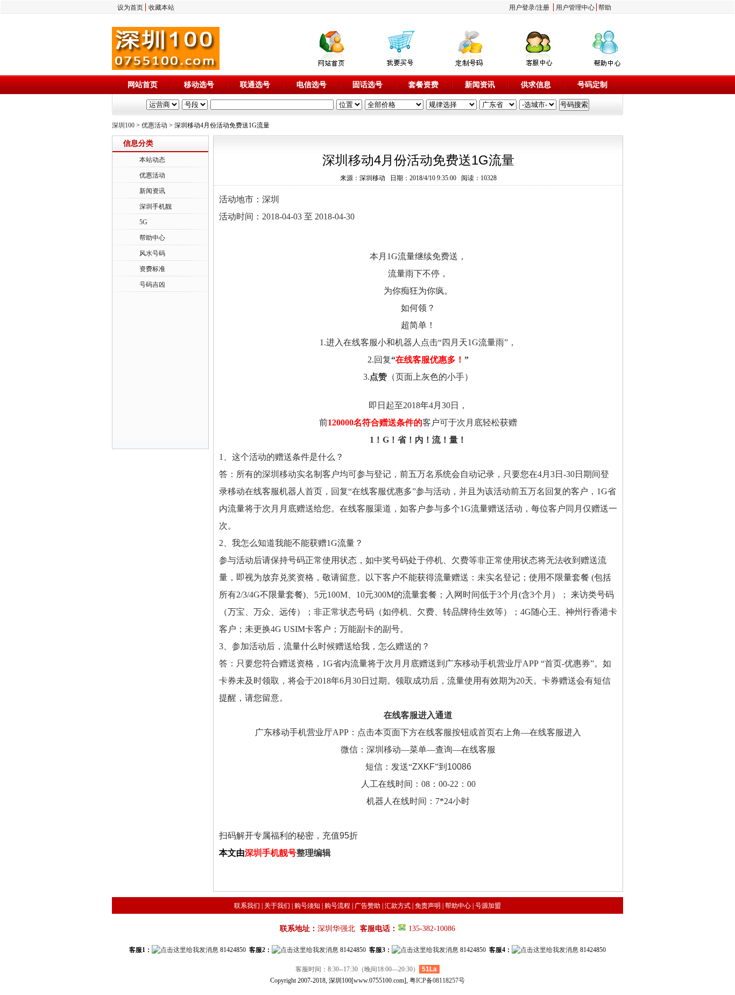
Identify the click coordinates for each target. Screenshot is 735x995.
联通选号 (255, 85)
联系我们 (247, 905)
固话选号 (367, 85)
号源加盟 (488, 905)
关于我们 (277, 905)
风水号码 (152, 253)
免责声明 (428, 905)
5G (143, 222)
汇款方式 (398, 905)
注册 (542, 7)
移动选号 (199, 85)
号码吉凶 (152, 284)
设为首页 (130, 7)
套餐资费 (423, 85)
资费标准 (152, 269)
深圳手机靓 (155, 206)
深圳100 (123, 125)
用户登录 (522, 7)
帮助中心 (152, 237)
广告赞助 (367, 905)
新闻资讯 (480, 85)
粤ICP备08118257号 (437, 980)
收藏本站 (161, 7)
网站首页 (143, 85)
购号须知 (307, 905)
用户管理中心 (575, 7)
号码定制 (592, 85)
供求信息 (536, 85)
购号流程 (337, 905)
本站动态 (152, 160)
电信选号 (311, 85)
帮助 (604, 7)
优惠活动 (154, 125)
